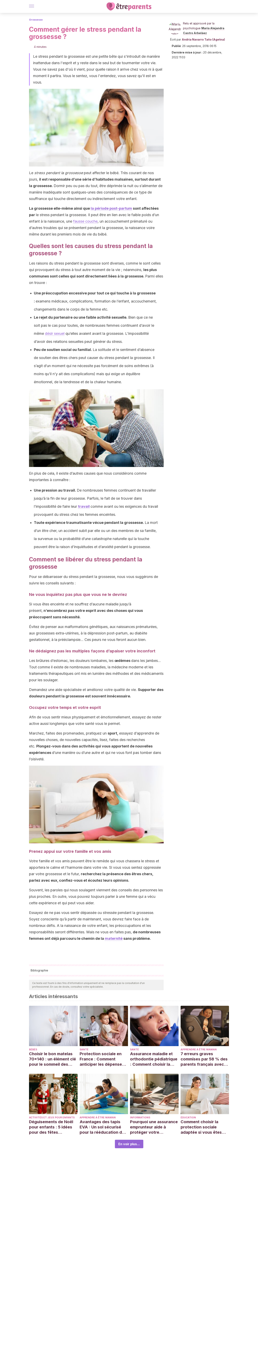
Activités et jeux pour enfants (52, 1117)
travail (84, 506)
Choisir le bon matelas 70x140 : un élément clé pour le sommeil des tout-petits (52, 1059)
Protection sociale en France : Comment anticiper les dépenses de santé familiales (102, 1059)
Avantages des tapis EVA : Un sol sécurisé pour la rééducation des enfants (103, 1127)
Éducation (188, 1117)
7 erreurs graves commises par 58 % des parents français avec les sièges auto (204, 1059)
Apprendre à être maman (199, 1049)
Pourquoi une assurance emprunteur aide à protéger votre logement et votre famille (154, 1127)
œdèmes (122, 660)
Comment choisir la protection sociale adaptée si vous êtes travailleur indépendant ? (204, 1127)
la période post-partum (111, 208)
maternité (114, 938)
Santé (84, 1049)
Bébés (33, 1049)
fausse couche (85, 221)
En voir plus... (129, 1144)
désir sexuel (54, 333)
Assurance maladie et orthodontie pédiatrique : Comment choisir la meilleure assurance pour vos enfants (153, 1059)
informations (140, 1117)
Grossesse (36, 19)
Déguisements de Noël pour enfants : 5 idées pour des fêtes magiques (51, 1127)
